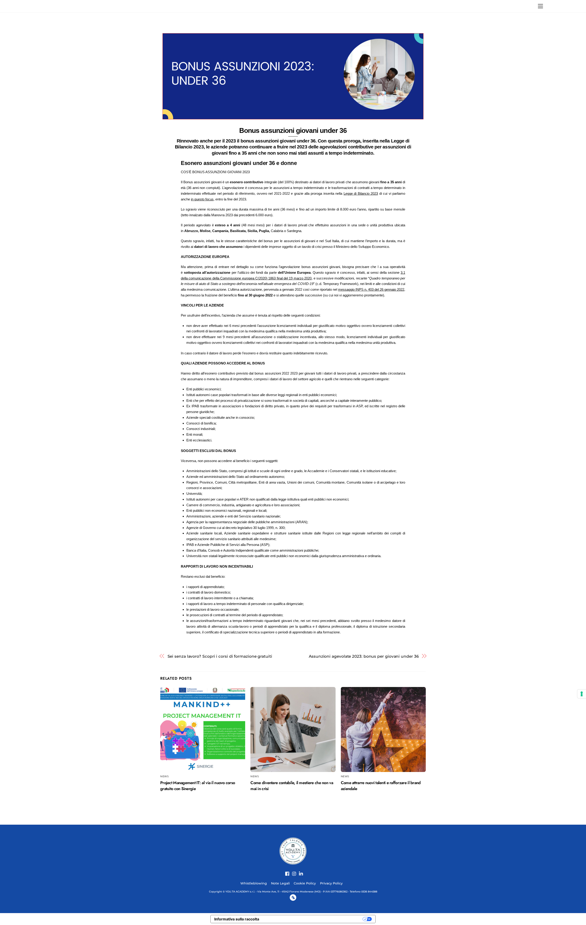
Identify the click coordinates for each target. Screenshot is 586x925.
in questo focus (202, 199)
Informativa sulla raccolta (236, 919)
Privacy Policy (331, 883)
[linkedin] (299, 871)
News (164, 776)
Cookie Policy (305, 883)
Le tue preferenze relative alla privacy (313, 919)
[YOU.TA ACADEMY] (293, 850)
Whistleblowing (253, 883)
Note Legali (280, 883)
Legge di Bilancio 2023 (361, 193)
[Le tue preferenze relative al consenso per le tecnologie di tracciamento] (581, 694)
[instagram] (292, 871)
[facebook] (285, 871)
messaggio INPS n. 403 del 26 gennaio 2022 (371, 289)
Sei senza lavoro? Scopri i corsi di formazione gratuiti (220, 656)
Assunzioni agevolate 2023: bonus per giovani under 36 (363, 656)
